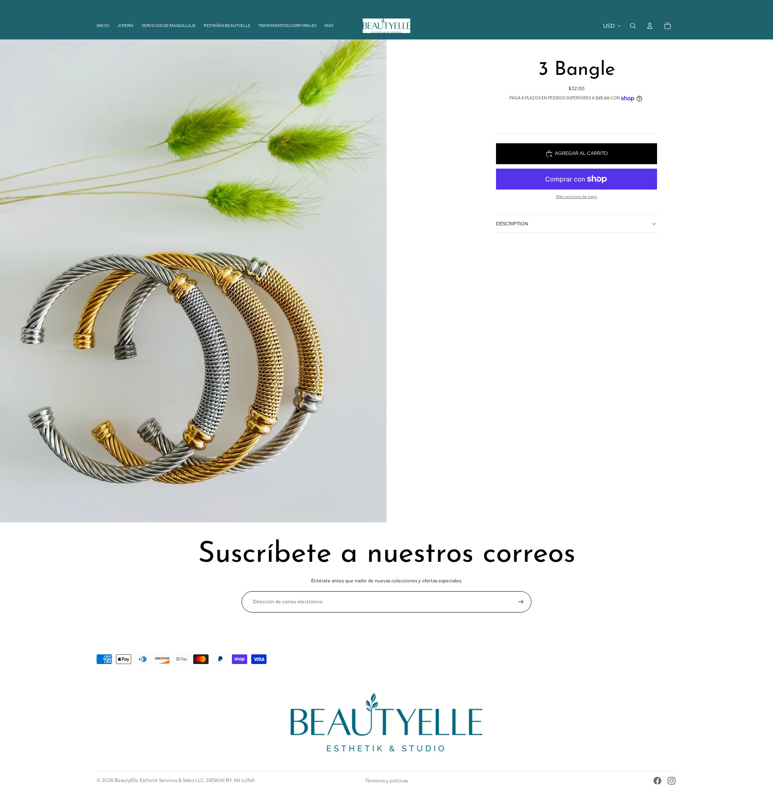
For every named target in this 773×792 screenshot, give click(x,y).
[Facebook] (657, 781)
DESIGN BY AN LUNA (231, 780)
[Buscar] (633, 26)
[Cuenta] (650, 26)
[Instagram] (671, 781)
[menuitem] (328, 25)
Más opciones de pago (576, 196)
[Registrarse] (521, 602)
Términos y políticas (386, 781)
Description (512, 224)
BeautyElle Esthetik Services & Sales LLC (159, 780)
